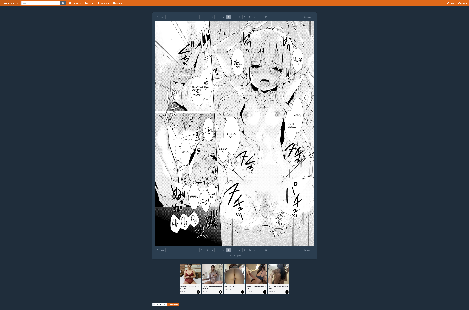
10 (250, 17)
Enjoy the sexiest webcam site (257, 288)
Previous (160, 17)
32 (266, 17)
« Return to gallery (234, 255)
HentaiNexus (10, 3)
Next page (308, 17)
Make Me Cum (229, 286)
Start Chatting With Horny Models (190, 288)
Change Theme (173, 304)
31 (260, 17)
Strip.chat (183, 292)
